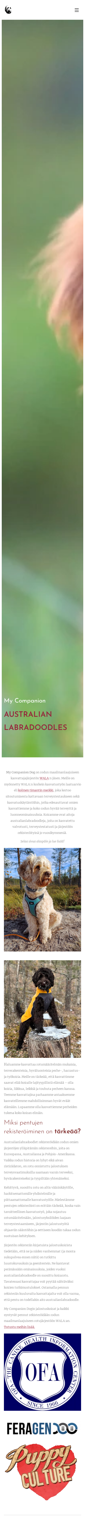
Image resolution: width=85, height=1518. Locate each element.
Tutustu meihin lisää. (19, 1327)
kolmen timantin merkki (35, 790)
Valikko (76, 9)
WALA (44, 778)
